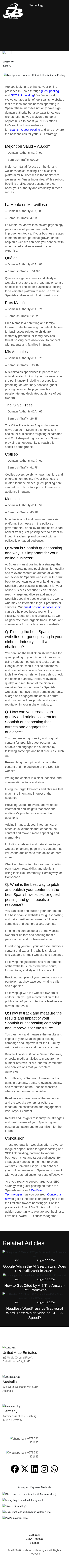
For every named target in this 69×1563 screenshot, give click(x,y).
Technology (36, 5)
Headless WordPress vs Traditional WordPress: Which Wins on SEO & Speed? (34, 1313)
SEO (17, 1260)
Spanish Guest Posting (25, 129)
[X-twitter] (24, 1469)
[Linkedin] (34, 1469)
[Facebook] (15, 1469)
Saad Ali (7, 65)
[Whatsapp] (54, 1469)
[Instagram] (44, 1469)
